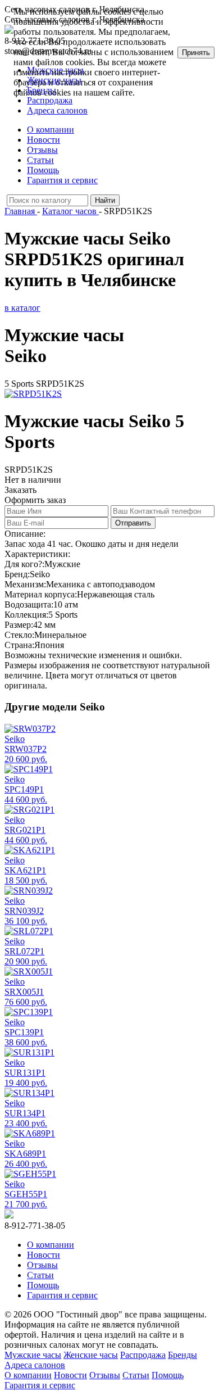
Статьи (40, 160)
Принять (196, 52)
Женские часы (90, 1355)
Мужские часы (32, 1355)
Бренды (182, 1355)
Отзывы (42, 150)
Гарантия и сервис (62, 180)
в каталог (22, 307)
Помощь (43, 170)
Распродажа (143, 1355)
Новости (43, 139)
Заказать (20, 490)
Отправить (133, 523)
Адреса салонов (57, 110)
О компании (50, 129)
